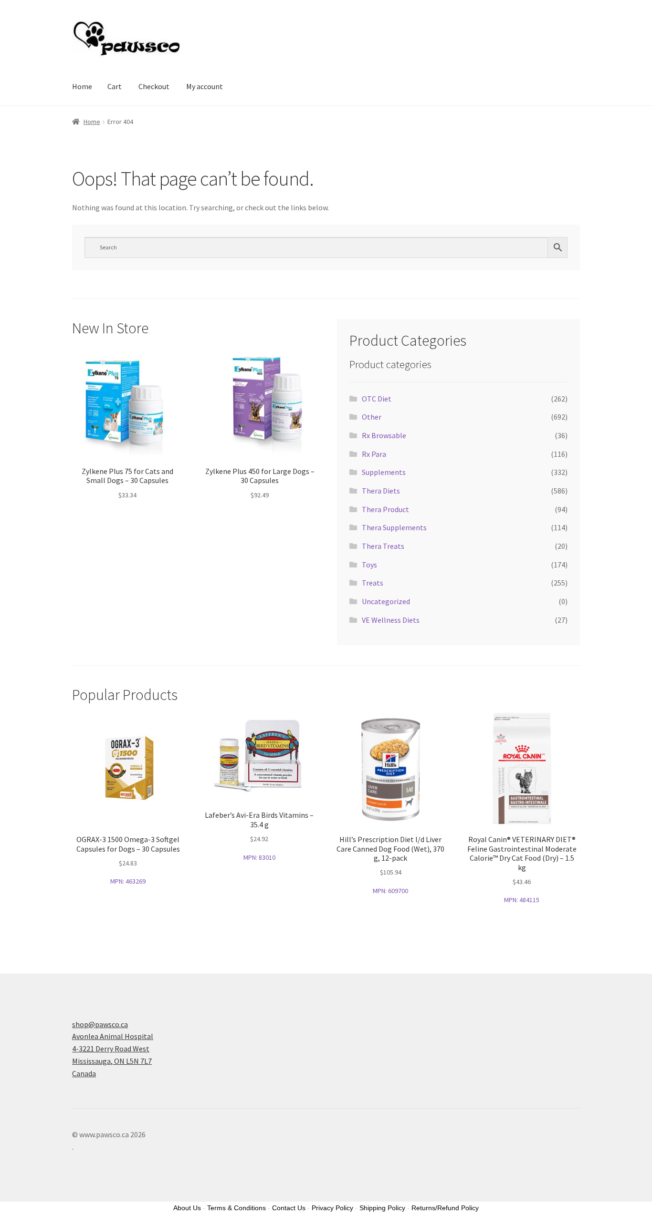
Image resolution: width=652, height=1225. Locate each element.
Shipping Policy (382, 1208)
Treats (372, 582)
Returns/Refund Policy (445, 1208)
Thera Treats (383, 546)
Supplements (384, 472)
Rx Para (374, 454)
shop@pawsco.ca (100, 1024)
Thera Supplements (394, 527)
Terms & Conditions (236, 1208)
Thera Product (385, 509)
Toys (369, 564)
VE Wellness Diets (391, 620)
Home (82, 86)
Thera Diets (381, 490)
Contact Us (288, 1208)
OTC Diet (376, 398)
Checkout (153, 86)
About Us (187, 1208)
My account (204, 86)
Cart (114, 86)
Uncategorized (386, 601)
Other (371, 417)
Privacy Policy (332, 1208)
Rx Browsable (384, 435)
